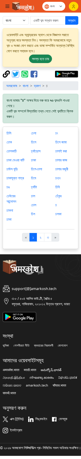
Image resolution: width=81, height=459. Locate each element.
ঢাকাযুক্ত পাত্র (15, 178)
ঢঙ (8, 186)
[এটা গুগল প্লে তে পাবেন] (66, 73)
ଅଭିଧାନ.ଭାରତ (12, 385)
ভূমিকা (6, 345)
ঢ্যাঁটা (34, 186)
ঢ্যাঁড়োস (35, 151)
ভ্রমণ (37, 85)
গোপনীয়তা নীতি (21, 345)
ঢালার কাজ (61, 160)
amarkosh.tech (37, 385)
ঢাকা (9, 219)
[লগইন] (73, 6)
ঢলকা (58, 213)
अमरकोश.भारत (11, 370)
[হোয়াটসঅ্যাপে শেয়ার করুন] (25, 73)
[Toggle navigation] (7, 6)
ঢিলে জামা (61, 142)
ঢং (56, 133)
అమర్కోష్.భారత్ (51, 370)
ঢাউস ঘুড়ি (12, 169)
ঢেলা (33, 133)
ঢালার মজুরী (61, 169)
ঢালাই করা (61, 151)
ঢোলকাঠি (11, 151)
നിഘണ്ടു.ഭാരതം (41, 377)
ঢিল (33, 213)
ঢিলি (9, 133)
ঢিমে (33, 178)
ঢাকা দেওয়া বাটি (15, 160)
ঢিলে (33, 142)
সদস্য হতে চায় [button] (40, 58)
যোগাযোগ (63, 345)
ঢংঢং (58, 178)
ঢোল (33, 204)
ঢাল (33, 195)
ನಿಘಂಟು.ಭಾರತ (67, 377)
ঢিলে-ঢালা (36, 169)
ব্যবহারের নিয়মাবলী (43, 345)
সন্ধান (71, 20)
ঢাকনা (10, 210)
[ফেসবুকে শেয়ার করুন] (34, 73)
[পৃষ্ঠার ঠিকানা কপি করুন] (7, 73)
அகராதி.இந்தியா (14, 377)
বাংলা (25, 85)
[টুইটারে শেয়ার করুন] (16, 73)
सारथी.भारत (9, 393)
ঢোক (9, 142)
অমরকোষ (11, 85)
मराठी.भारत (30, 370)
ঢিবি (57, 186)
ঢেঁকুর (58, 195)
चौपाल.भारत (59, 385)
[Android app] (19, 316)
